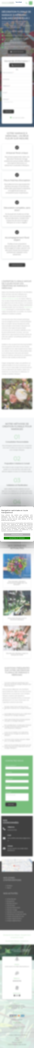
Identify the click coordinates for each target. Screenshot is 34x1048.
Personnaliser (17, 534)
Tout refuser (19, 2)
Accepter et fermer (17, 538)
